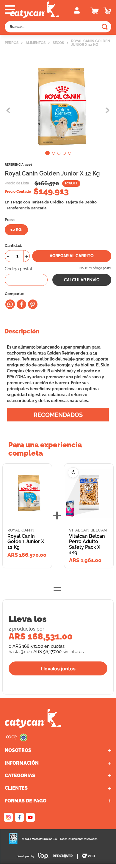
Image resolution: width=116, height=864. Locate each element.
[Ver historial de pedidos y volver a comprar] (107, 10)
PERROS (11, 43)
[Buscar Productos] (104, 26)
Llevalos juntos (58, 669)
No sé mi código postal (95, 268)
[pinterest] (32, 304)
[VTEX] (17, 740)
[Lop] (41, 857)
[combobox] (58, 26)
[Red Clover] (65, 856)
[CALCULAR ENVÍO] (81, 280)
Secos (58, 43)
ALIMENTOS (36, 43)
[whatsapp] (10, 304)
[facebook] (21, 304)
